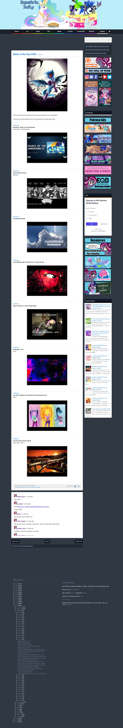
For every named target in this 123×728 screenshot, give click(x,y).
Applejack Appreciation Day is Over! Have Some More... (32, 673)
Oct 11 (20, 682)
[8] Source (16, 439)
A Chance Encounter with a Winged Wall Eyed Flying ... (32, 656)
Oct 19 (20, 634)
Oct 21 (20, 630)
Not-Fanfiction (37, 487)
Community (81, 31)
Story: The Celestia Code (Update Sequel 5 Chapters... (32, 658)
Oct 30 (20, 614)
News (38, 31)
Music (23, 487)
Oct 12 (20, 680)
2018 (16, 598)
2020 (16, 594)
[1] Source (16, 125)
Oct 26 (20, 621)
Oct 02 (20, 698)
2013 (16, 718)
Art (27, 31)
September (20, 702)
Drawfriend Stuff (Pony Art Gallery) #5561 (99, 399)
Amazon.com (69, 604)
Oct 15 (20, 675)
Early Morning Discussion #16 (25, 670)
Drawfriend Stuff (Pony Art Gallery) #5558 (99, 378)
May (18, 709)
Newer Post (15, 541)
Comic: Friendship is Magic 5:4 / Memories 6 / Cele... (32, 665)
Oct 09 (20, 686)
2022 (16, 591)
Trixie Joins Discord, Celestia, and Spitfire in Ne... (31, 668)
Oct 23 (20, 626)
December (19, 607)
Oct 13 (20, 679)
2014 (16, 605)
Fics (48, 31)
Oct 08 (20, 688)
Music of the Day (29, 487)
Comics (70, 31)
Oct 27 (20, 619)
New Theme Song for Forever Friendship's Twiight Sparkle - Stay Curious (100, 333)
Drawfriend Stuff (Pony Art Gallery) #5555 (99, 346)
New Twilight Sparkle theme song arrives (97, 46)
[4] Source (16, 260)
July (18, 705)
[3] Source (16, 216)
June (18, 707)
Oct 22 (20, 628)
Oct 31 (20, 612)
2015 (16, 603)
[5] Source (16, 304)
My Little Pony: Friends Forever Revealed (97, 50)
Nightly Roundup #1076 (24, 641)
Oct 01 (20, 700)
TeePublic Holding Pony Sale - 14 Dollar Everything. (31, 649)
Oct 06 (20, 691)
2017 (16, 600)
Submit (102, 31)
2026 (16, 583)
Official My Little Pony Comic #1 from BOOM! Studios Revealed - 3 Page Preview (101, 306)
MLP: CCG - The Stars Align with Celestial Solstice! (31, 651)
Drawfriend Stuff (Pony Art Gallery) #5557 (99, 357)
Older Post (79, 541)
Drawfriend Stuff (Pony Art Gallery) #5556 (99, 367)
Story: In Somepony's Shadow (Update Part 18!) (30, 661)
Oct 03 (20, 696)
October (19, 610)
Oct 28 (20, 618)
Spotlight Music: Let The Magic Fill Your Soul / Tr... (31, 654)
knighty (84, 593)
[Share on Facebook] (75, 486)
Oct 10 (20, 684)
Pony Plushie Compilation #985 (101, 409)
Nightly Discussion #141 (24, 648)
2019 (16, 596)
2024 (16, 587)
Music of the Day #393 (24, 54)
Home (16, 31)
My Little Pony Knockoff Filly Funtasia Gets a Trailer (31, 663)
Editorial (91, 31)
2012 (16, 720)
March (18, 713)
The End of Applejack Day (24, 672)
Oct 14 (20, 677)
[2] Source (16, 171)
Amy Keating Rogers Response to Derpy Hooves (101, 319)
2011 (16, 722)
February (19, 714)
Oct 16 (20, 639)
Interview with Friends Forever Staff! (96, 53)
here (81, 596)
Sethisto (73, 593)
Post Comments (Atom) (26, 546)
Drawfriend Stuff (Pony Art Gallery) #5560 (99, 388)
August (18, 704)
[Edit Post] (36, 485)
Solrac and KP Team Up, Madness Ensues (29, 646)
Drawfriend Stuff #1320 (24, 653)
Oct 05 (20, 693)
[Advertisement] (98, 430)
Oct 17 (20, 637)
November (19, 609)
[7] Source (16, 393)
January (19, 716)
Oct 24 (20, 625)
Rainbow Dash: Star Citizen (25, 644)
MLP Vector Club (74, 589)
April (18, 711)
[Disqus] (47, 515)
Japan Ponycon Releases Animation (27, 660)
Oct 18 (20, 635)
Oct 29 (20, 616)
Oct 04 (20, 695)
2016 (16, 601)
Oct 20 (20, 632)
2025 (16, 585)
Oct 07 (20, 689)
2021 (16, 592)
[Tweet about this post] (78, 486)
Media (59, 31)
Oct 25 (20, 623)
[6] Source (16, 347)
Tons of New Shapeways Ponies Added (28, 666)
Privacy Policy (66, 599)
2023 (16, 589)
